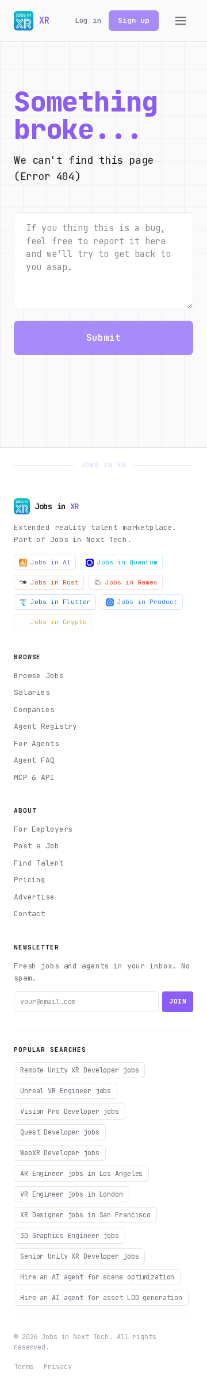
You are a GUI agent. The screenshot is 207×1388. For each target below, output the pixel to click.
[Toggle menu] (180, 20)
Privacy (57, 1366)
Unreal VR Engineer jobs (65, 1090)
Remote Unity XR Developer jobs (79, 1070)
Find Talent (39, 863)
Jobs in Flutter (60, 602)
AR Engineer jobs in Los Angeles (81, 1173)
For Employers (43, 829)
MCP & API (34, 777)
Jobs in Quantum (127, 562)
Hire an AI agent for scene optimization (97, 1277)
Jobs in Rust (54, 582)
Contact (29, 913)
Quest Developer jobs (59, 1132)
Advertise (34, 897)
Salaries (32, 692)
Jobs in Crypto (58, 622)
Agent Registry (45, 726)
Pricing (29, 880)
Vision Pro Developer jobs (69, 1111)
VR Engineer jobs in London (71, 1194)
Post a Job (36, 846)
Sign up (134, 20)
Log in (88, 20)
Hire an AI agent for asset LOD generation (101, 1297)
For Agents (36, 743)
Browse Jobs (39, 675)
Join (177, 1001)
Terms (23, 1366)
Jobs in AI (50, 562)
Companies (34, 709)
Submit (103, 338)
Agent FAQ (34, 760)
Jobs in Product (147, 602)
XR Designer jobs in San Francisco (85, 1215)
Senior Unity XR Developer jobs (79, 1256)
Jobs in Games (131, 582)
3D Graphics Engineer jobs (69, 1235)
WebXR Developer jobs (59, 1153)
